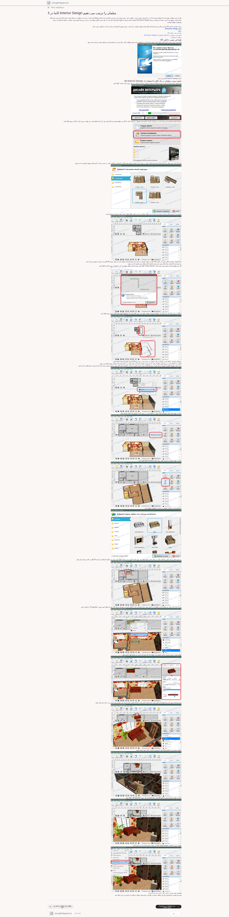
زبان (174, 913)
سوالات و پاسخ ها (176, 37)
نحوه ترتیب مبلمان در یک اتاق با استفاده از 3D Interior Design (162, 35)
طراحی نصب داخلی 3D (174, 33)
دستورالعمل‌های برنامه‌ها (57, 7)
